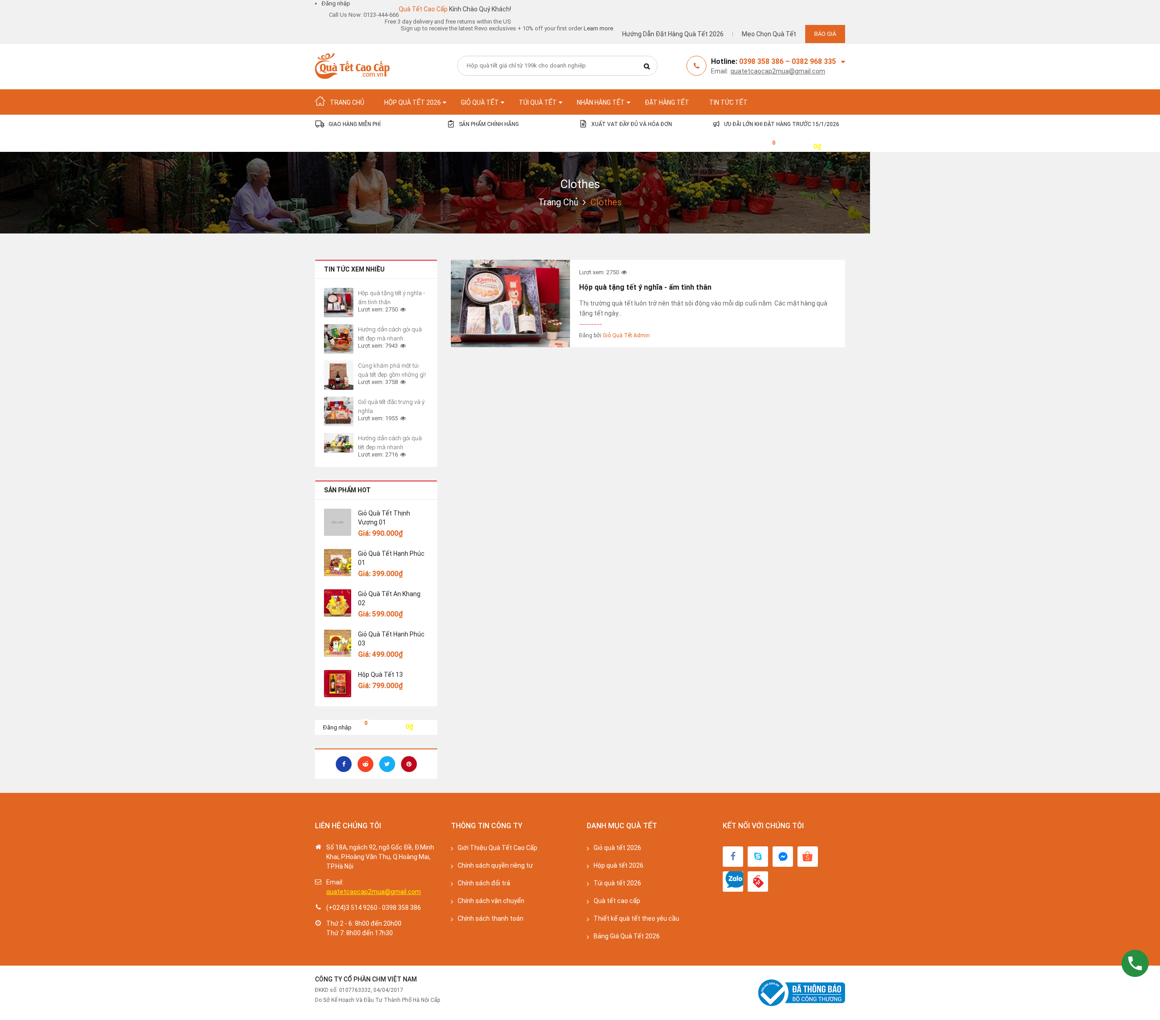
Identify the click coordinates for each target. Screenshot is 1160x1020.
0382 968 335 (814, 61)
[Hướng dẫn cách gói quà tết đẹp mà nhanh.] (338, 339)
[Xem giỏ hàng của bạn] (766, 146)
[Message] (783, 856)
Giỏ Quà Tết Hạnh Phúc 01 (391, 558)
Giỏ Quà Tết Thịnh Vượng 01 (384, 518)
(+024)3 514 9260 (351, 907)
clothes (580, 184)
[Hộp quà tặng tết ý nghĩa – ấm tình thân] (510, 303)
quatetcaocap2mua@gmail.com (777, 71)
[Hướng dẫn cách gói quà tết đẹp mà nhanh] (338, 442)
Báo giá (825, 33)
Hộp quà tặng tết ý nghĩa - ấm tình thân (645, 287)
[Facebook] (733, 856)
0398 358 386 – (765, 61)
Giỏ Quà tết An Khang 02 (389, 598)
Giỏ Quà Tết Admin (626, 335)
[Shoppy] (808, 856)
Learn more (598, 28)
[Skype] (758, 856)
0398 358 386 (401, 907)
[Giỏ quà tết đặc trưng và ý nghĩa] (338, 411)
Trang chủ (558, 202)
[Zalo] (733, 881)
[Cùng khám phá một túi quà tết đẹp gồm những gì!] (338, 375)
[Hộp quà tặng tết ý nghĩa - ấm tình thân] (338, 302)
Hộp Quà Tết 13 (380, 674)
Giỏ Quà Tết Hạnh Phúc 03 (391, 639)
